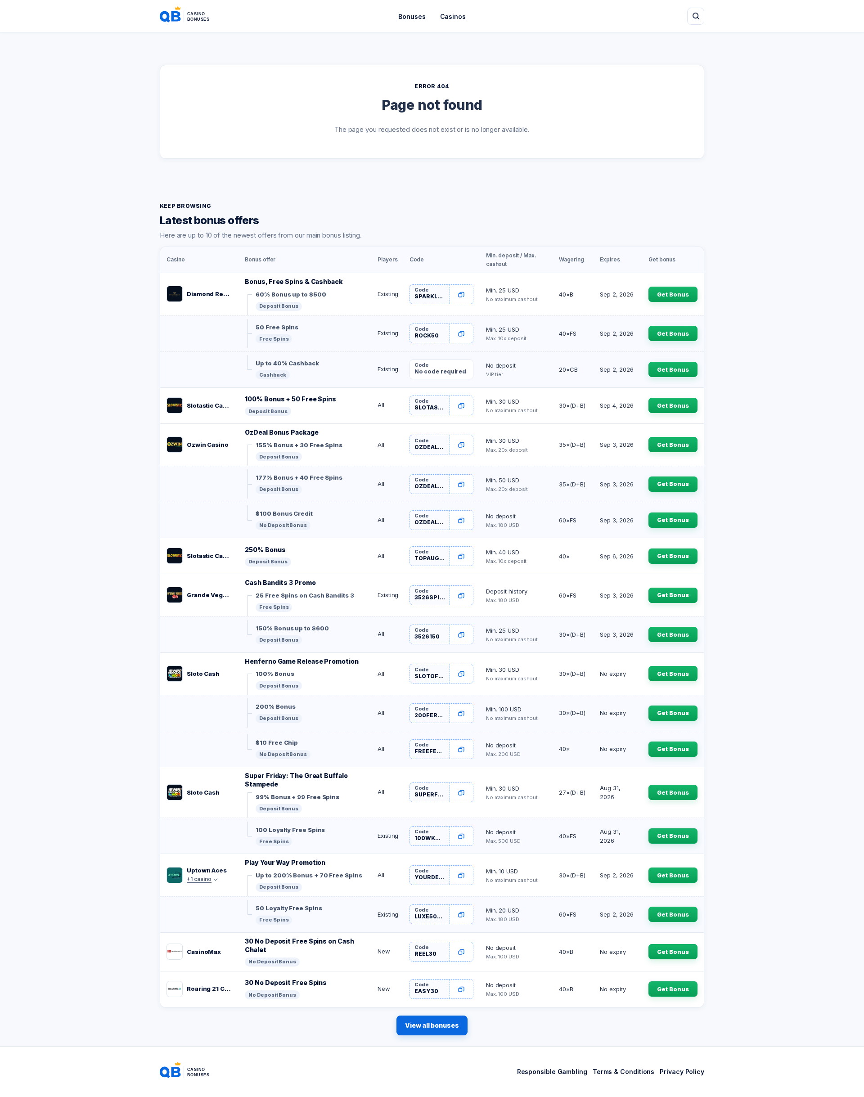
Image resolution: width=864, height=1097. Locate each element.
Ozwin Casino (208, 444)
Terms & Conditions (623, 1071)
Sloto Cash (203, 673)
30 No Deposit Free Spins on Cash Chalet (299, 945)
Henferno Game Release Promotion (301, 661)
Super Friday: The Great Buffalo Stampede (296, 780)
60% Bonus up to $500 (291, 294)
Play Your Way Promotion (285, 862)
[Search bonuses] (695, 16)
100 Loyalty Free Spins (290, 829)
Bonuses (411, 16)
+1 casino (199, 879)
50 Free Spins (277, 327)
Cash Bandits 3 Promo (280, 582)
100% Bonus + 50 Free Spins (290, 399)
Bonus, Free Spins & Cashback (293, 281)
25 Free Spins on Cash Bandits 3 (305, 595)
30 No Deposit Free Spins (286, 982)
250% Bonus (265, 549)
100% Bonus (275, 673)
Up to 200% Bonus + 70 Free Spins (309, 875)
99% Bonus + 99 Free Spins (297, 796)
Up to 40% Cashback (287, 363)
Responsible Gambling (552, 1071)
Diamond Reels (209, 293)
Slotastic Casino (209, 405)
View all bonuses (432, 1025)
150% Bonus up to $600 (292, 628)
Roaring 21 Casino (209, 988)
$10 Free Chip (277, 742)
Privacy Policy (682, 1071)
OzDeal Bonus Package (281, 432)
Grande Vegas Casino (209, 594)
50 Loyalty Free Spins (289, 908)
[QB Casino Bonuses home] (192, 16)
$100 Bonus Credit (284, 513)
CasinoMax (204, 951)
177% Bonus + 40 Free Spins (299, 477)
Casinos (453, 16)
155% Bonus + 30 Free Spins (299, 445)
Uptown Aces (207, 870)
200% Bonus (275, 706)
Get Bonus (672, 294)
